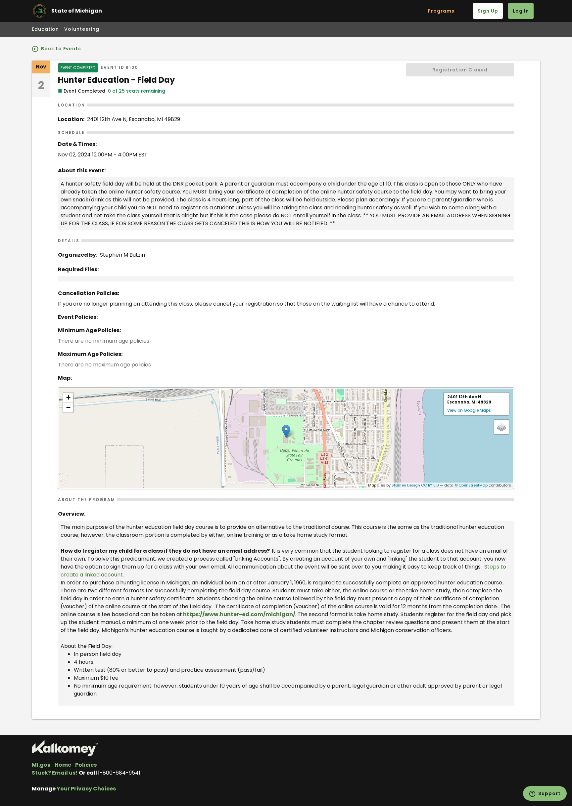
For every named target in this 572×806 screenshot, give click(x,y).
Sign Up (488, 11)
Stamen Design (406, 485)
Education (45, 29)
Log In (521, 11)
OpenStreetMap (473, 485)
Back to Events (60, 48)
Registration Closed (460, 69)
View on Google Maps (469, 410)
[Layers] (501, 427)
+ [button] (68, 397)
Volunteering (81, 29)
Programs (441, 11)
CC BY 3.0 (430, 485)
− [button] (68, 407)
